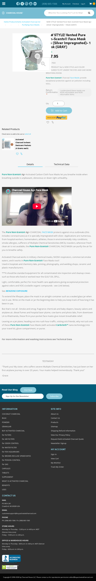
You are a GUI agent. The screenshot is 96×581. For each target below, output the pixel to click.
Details (30, 164)
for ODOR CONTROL (10, 443)
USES (4, 489)
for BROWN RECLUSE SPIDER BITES (16, 456)
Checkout (75, 4)
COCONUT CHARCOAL (11, 414)
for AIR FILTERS (8, 439)
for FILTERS (6, 435)
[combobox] (69, 13)
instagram (26, 3)
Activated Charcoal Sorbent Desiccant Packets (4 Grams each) (23, 143)
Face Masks (75, 78)
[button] (17, 154)
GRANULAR (6, 426)
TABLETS (5, 473)
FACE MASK (47, 232)
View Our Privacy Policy (60, 435)
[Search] (89, 13)
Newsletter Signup (58, 443)
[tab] (30, 164)
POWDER (5, 422)
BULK (4, 418)
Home (6, 22)
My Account (66, 4)
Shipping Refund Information (63, 431)
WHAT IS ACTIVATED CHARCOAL (15, 481)
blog (35, 3)
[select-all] (28, 134)
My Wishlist (55, 463)
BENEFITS (6, 485)
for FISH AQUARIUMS (10, 452)
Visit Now (28, 390)
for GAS (5, 464)
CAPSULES (6, 468)
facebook (18, 3)
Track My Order (57, 467)
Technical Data (61, 164)
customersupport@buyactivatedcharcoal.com (19, 513)
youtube (30, 3)
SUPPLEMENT (7, 477)
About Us (54, 414)
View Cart (55, 458)
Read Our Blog (10, 390)
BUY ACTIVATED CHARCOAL (13, 431)
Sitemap (54, 426)
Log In (83, 4)
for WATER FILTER (9, 447)
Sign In (54, 454)
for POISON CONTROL (11, 460)
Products (54, 422)
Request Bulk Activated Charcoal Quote (67, 439)
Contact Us (55, 418)
